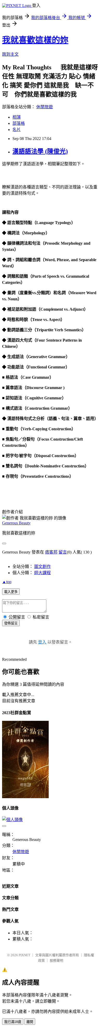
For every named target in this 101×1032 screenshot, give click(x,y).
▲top (6, 582)
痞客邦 (51, 552)
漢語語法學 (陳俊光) (40, 151)
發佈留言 (11, 623)
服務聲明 (56, 960)
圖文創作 (42, 566)
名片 (16, 129)
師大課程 (42, 573)
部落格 (18, 123)
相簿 (16, 117)
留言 (63, 552)
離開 (29, 1022)
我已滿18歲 (12, 1022)
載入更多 (11, 592)
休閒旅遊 (44, 107)
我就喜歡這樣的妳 (35, 40)
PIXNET (24, 955)
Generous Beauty (16, 523)
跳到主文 (10, 54)
